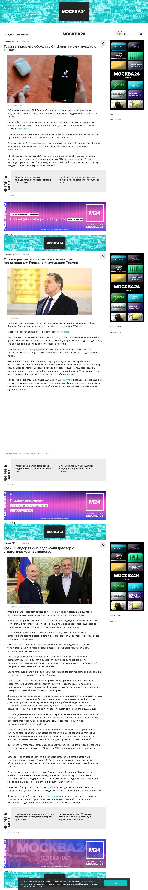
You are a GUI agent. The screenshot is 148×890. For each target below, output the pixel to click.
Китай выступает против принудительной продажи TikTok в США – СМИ (33, 180)
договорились (52, 796)
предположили (72, 159)
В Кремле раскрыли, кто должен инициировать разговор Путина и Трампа (76, 469)
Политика (25, 41)
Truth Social (22, 128)
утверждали (36, 349)
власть (9, 832)
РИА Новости (62, 331)
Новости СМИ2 (9, 234)
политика (10, 195)
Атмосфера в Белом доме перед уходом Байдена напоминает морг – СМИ (34, 469)
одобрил (51, 787)
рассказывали (38, 143)
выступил (67, 379)
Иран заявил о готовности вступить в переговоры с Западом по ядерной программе (34, 817)
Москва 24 (74, 34)
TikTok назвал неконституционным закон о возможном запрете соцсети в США (79, 180)
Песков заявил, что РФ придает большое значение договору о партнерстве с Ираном (75, 817)
